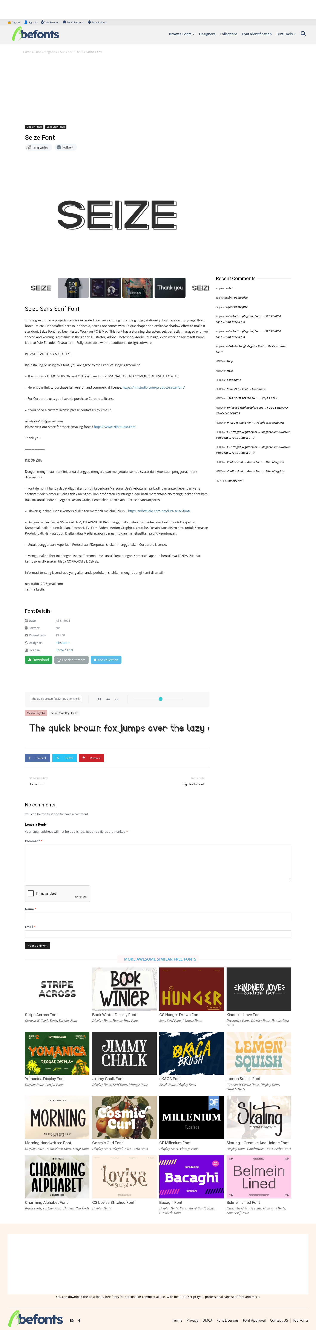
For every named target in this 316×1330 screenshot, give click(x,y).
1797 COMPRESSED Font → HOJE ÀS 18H (252, 398)
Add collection (107, 660)
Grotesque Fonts (274, 1208)
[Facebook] (79, 1320)
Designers (207, 34)
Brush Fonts (167, 1084)
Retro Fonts (140, 1149)
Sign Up (30, 22)
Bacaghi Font (171, 1202)
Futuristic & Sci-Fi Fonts (197, 1208)
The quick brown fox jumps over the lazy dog (119, 729)
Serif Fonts (120, 1084)
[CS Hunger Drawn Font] (191, 989)
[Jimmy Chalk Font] (124, 1053)
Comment (33, 841)
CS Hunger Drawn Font (179, 1014)
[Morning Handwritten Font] (57, 1117)
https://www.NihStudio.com (114, 427)
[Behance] (72, 1320)
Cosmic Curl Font (107, 1143)
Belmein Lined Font (243, 1202)
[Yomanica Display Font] (57, 1053)
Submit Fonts (99, 22)
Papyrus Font (235, 480)
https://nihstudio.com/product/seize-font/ (154, 387)
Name (30, 909)
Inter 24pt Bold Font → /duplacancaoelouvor (255, 423)
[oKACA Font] (191, 1053)
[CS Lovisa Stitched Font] (124, 1176)
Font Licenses (228, 1320)
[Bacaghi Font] (191, 1176)
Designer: (35, 643)
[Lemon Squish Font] (259, 1053)
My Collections (75, 22)
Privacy (192, 1320)
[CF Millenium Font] (191, 1117)
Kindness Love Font (244, 1014)
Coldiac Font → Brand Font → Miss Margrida (255, 462)
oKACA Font (170, 1078)
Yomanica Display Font (45, 1078)
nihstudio (62, 643)
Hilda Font (37, 784)
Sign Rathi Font (193, 784)
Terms (177, 1320)
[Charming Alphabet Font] (57, 1176)
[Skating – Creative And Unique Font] (259, 1117)
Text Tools (284, 34)
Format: (34, 628)
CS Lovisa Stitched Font (113, 1202)
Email (30, 927)
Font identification (257, 34)
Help (230, 361)
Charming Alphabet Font (46, 1202)
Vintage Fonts (192, 1020)
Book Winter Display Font (114, 1014)
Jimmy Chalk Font (108, 1078)
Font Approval (254, 1320)
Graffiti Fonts (236, 1089)
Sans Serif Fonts (71, 52)
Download (40, 659)
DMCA (207, 1320)
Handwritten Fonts (125, 1020)
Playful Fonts (54, 1084)
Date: (33, 620)
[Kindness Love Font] (259, 989)
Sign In (14, 22)
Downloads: (38, 635)
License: (34, 650)
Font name (234, 380)
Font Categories (46, 52)
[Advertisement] (158, 89)
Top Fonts (300, 1320)
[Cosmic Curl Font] (124, 1117)
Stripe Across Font (41, 1014)
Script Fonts (81, 1149)
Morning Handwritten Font (48, 1143)
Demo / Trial (64, 650)
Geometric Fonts (170, 1213)
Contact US (279, 1320)
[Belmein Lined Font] (259, 1176)
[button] (303, 35)
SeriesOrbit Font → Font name (246, 389)
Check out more (73, 660)
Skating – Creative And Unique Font (258, 1143)
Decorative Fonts (238, 1020)
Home (27, 52)
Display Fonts (34, 126)
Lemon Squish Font (244, 1078)
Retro (231, 288)
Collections (229, 34)
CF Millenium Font (175, 1143)
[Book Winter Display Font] (124, 989)
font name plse (238, 297)
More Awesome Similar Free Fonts (160, 959)
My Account (52, 22)
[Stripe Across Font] (57, 989)
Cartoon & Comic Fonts (41, 1020)
